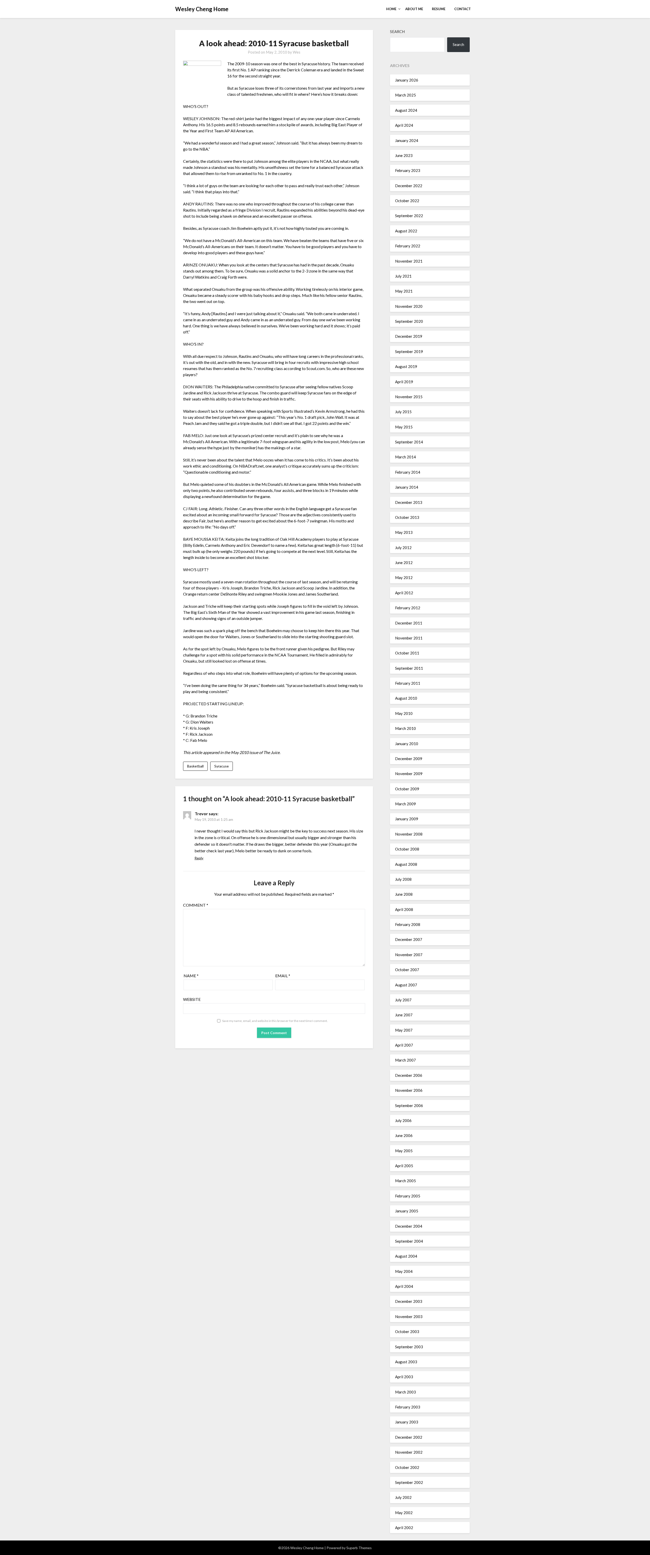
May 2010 (404, 713)
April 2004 (404, 1286)
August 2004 (406, 1256)
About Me (414, 9)
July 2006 (403, 1120)
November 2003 (408, 1316)
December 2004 (408, 1226)
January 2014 (406, 487)
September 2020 (409, 321)
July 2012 (403, 547)
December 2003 (408, 1301)
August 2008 (406, 864)
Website (192, 999)
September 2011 (409, 668)
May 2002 (404, 1512)
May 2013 (404, 532)
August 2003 (406, 1361)
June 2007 (404, 1015)
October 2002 (407, 1467)
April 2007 (404, 1045)
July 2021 (403, 276)
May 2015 (404, 427)
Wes (296, 52)
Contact (462, 9)
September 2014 (409, 442)
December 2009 (408, 758)
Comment (195, 905)
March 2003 (405, 1392)
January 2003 (406, 1422)
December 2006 (408, 1075)
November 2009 (408, 773)
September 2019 (409, 351)
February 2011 (407, 683)
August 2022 (406, 231)
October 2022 (407, 200)
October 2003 (407, 1331)
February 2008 (407, 924)
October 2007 (407, 969)
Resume (438, 9)
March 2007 (405, 1060)
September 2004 (409, 1241)
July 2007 (403, 1000)
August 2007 (406, 985)
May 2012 (404, 577)
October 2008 (407, 849)
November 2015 (408, 396)
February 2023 (407, 170)
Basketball (195, 766)
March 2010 (405, 728)
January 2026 (406, 80)
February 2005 (407, 1196)
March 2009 (405, 803)
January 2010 (406, 743)
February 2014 (407, 472)
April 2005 (404, 1165)
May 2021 (404, 291)
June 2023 (404, 155)
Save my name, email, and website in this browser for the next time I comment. (275, 1021)
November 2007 (408, 954)
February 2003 (407, 1407)
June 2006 (404, 1135)
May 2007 (404, 1030)
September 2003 (409, 1346)
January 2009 (406, 818)
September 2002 (409, 1482)
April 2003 (404, 1376)
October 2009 (407, 789)
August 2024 (406, 110)
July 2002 (403, 1497)
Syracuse (221, 766)
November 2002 (408, 1452)
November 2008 (408, 834)
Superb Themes (359, 1548)
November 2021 (408, 261)
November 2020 (408, 306)
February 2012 (407, 607)
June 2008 (404, 894)
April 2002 (404, 1527)
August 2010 (406, 698)
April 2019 (404, 381)
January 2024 (406, 140)
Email (282, 975)
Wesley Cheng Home (202, 9)
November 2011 (408, 638)
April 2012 (404, 592)
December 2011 (408, 623)
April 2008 (404, 909)
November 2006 (408, 1090)
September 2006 (409, 1105)
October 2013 (407, 517)
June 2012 (404, 562)
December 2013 (408, 502)
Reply (198, 858)
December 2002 (408, 1437)
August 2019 (406, 366)
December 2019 (408, 336)
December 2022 (408, 185)
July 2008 (403, 879)
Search (397, 31)
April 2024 (404, 125)
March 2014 (405, 457)
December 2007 (408, 939)
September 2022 (409, 215)
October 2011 (407, 653)
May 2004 (404, 1271)
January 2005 (406, 1211)
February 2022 (407, 246)
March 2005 (405, 1180)
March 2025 (405, 95)
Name (191, 975)
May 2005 (404, 1150)
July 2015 (403, 411)
